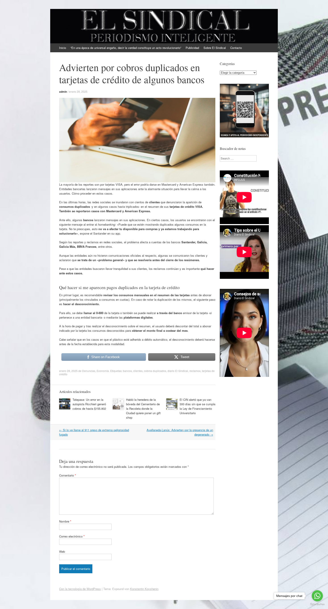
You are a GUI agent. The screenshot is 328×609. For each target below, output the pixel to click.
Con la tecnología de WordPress (80, 589)
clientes (138, 371)
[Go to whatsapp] (317, 595)
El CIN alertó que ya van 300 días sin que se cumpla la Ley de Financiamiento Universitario (197, 406)
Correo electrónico (72, 536)
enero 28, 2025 (78, 91)
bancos (127, 371)
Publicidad (192, 48)
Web (62, 551)
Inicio (62, 48)
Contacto (236, 48)
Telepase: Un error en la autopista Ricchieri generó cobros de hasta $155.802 (89, 404)
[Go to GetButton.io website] (317, 604)
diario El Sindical (178, 371)
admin (63, 92)
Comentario (67, 475)
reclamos (195, 371)
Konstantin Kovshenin (144, 589)
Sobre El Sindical (214, 48)
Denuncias (88, 371)
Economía (103, 371)
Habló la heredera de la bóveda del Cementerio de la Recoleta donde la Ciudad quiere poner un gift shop (143, 408)
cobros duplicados (155, 371)
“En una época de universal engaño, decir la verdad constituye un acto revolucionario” (126, 48)
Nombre (65, 521)
